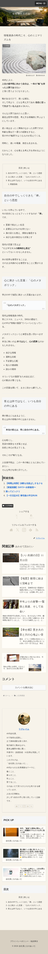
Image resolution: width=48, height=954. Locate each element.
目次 (21, 168)
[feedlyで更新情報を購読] (30, 529)
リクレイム (24, 729)
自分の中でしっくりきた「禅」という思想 (25, 173)
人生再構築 (9, 506)
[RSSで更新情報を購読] (36, 529)
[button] (31, 516)
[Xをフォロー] (17, 529)
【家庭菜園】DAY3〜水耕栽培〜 (21, 487)
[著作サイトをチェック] (11, 529)
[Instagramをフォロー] (24, 529)
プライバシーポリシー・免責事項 (24, 941)
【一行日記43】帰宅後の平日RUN (21, 495)
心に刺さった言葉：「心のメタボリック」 (25, 177)
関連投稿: (14, 184)
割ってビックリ (13, 491)
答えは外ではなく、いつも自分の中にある (25, 180)
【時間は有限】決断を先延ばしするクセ (24, 483)
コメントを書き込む (24, 687)
